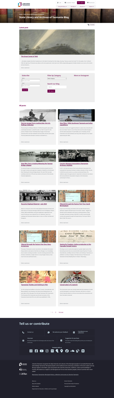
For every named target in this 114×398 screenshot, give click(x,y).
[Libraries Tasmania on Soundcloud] (72, 351)
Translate (92, 24)
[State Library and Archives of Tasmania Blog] (78, 351)
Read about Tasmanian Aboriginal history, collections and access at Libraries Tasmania (55, 374)
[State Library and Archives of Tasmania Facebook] (67, 351)
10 (55, 312)
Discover (82, 6)
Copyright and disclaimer (70, 386)
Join (60, 2)
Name (23, 78)
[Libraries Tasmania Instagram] (31, 351)
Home (20, 14)
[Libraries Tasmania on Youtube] (42, 351)
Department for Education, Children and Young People (44, 389)
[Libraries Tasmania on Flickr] (52, 351)
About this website (36, 383)
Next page (61, 312)
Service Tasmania (68, 381)
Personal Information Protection (71, 383)
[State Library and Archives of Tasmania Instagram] (47, 351)
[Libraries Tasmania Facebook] (36, 351)
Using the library (62, 6)
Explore (91, 6)
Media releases (35, 386)
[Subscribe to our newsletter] (83, 351)
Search (82, 2)
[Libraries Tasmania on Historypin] (62, 351)
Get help (73, 6)
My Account (91, 2)
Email (23, 83)
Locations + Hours (71, 2)
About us (34, 381)
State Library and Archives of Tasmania (34, 14)
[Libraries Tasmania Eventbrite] (57, 351)
